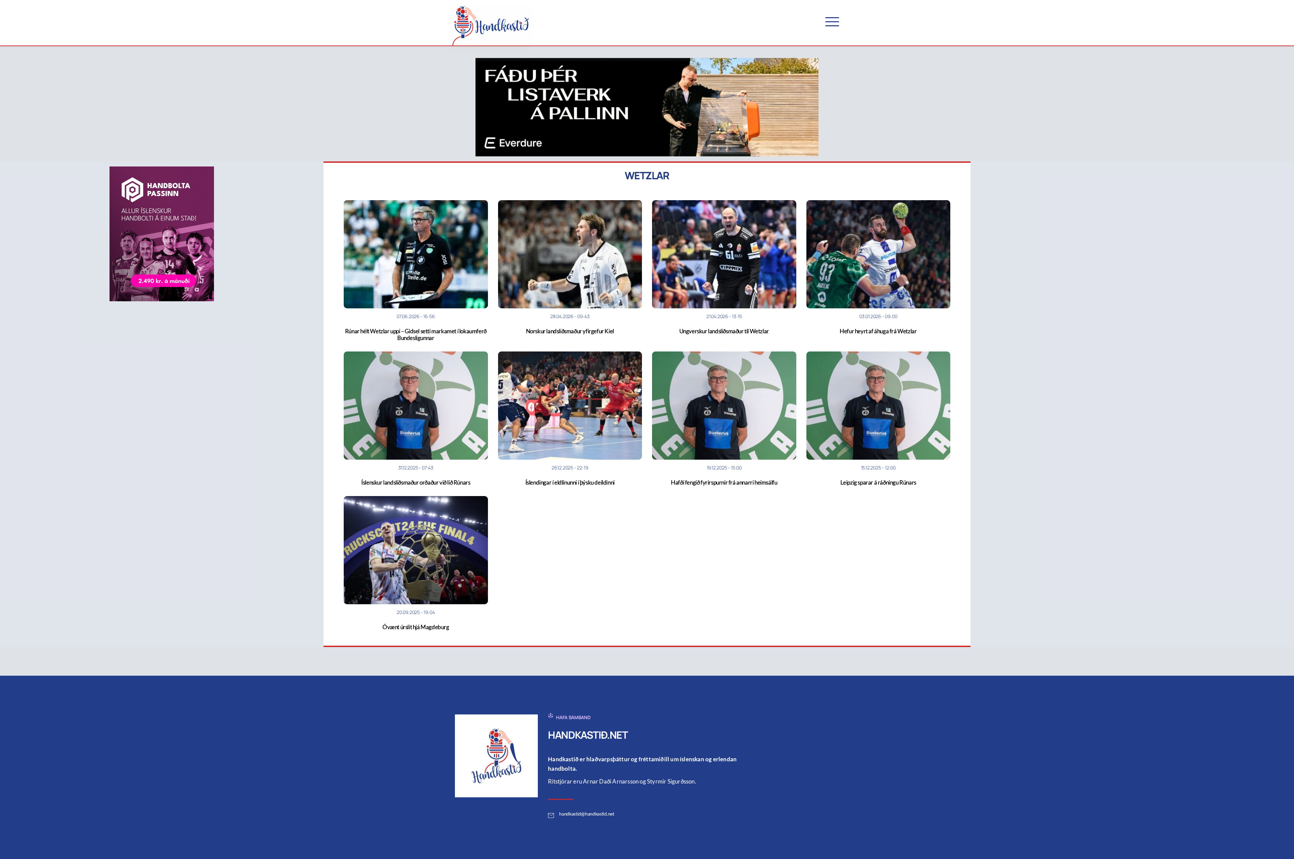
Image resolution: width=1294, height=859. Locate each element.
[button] (832, 22)
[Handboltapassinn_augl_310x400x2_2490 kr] (162, 233)
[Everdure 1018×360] (647, 106)
